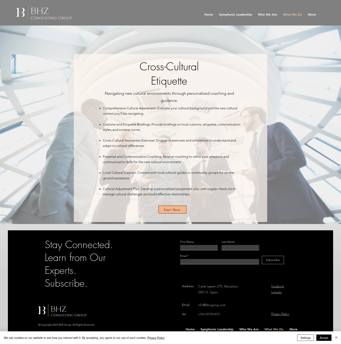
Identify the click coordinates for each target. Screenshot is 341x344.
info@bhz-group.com (212, 305)
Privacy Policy (156, 338)
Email (183, 255)
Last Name (228, 241)
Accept (324, 338)
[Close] (336, 338)
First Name (187, 241)
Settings (306, 338)
